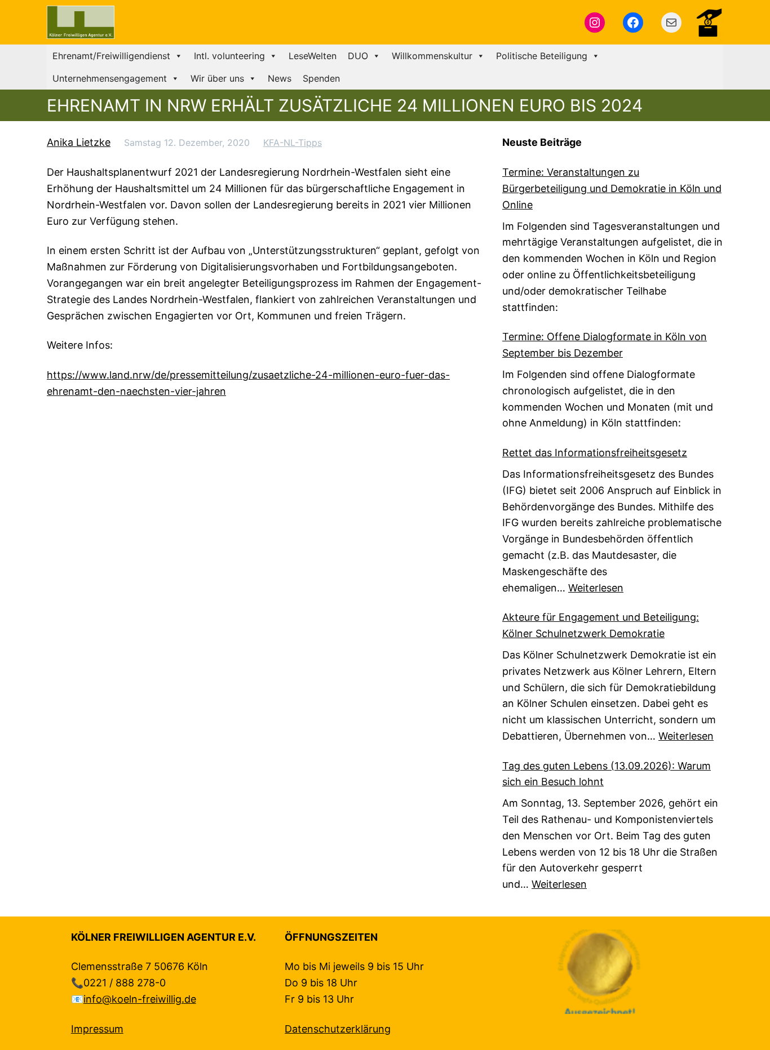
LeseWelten (313, 55)
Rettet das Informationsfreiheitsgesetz (594, 453)
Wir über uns (217, 78)
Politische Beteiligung (541, 55)
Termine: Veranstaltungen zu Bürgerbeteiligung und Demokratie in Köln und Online (612, 188)
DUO (358, 55)
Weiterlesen (595, 588)
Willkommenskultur (432, 55)
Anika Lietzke (78, 142)
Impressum (97, 1029)
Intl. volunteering (229, 55)
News (279, 78)
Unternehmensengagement (109, 78)
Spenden (321, 78)
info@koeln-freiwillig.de (139, 999)
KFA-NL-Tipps (292, 142)
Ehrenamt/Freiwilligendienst (111, 55)
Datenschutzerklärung (338, 1029)
